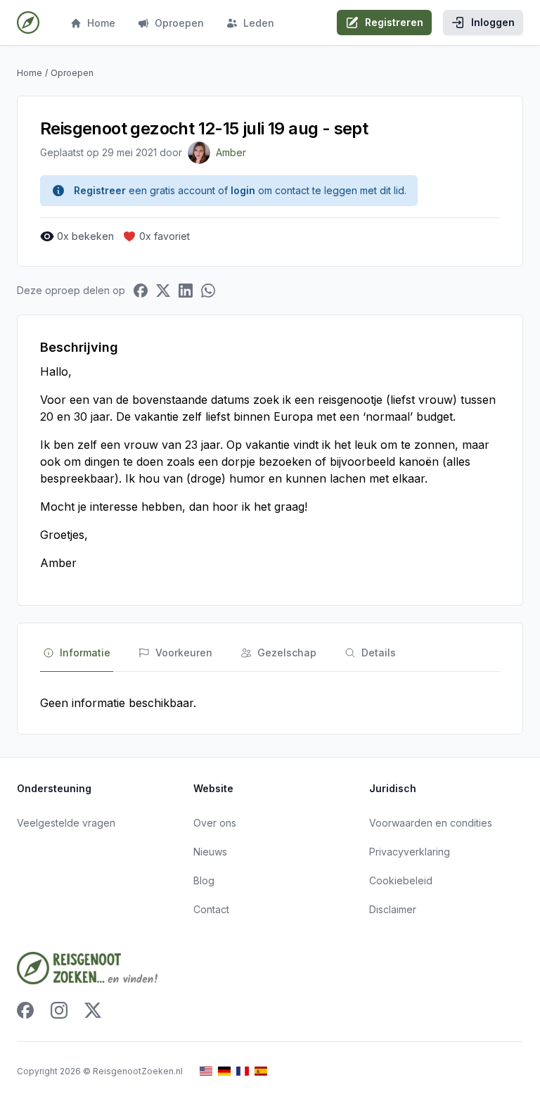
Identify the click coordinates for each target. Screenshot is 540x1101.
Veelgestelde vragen (66, 823)
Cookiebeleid (400, 880)
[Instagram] (59, 1010)
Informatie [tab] (85, 652)
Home (101, 23)
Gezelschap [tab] (286, 652)
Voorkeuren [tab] (183, 652)
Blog (203, 880)
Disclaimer (392, 909)
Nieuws (210, 852)
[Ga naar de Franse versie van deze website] (242, 1071)
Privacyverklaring (409, 852)
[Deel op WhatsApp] (208, 291)
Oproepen (179, 23)
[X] (92, 1010)
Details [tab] (378, 652)
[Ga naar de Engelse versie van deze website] (206, 1071)
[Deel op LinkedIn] (186, 291)
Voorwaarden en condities (430, 823)
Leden (258, 23)
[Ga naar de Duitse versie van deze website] (224, 1071)
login (243, 190)
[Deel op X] (163, 291)
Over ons (214, 823)
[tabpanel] (270, 702)
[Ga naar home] (28, 22)
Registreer (100, 190)
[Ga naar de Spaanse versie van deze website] (261, 1071)
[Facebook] (25, 1010)
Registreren (394, 22)
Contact (211, 909)
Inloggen (493, 22)
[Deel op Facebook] (141, 291)
